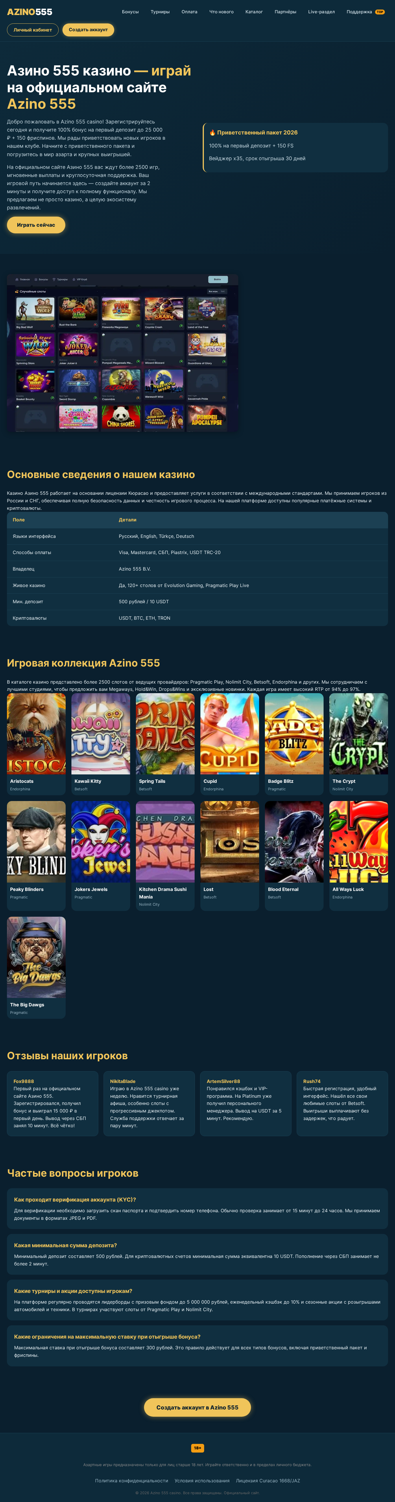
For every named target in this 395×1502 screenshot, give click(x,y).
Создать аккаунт (88, 29)
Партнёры (285, 11)
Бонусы (130, 11)
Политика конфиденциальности (131, 1480)
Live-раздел (321, 11)
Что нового (221, 11)
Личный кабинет (33, 30)
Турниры (160, 11)
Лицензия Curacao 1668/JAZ (268, 1480)
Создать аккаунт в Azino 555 (197, 1407)
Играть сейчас (36, 225)
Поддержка (365, 11)
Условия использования (202, 1480)
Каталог (254, 11)
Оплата (190, 11)
